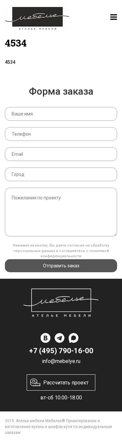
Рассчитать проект (65, 383)
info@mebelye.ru (61, 361)
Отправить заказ (61, 265)
